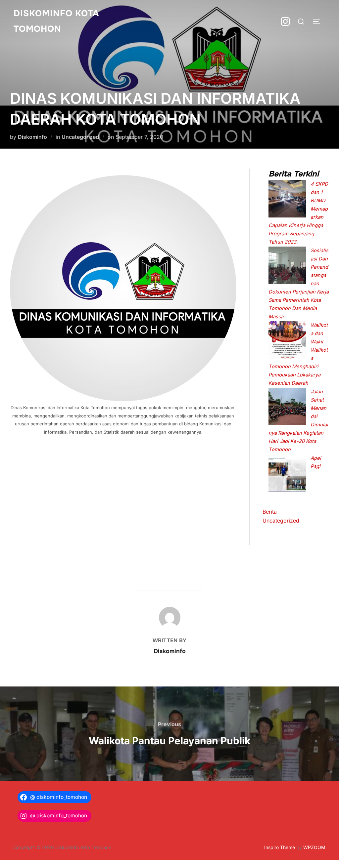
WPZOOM (314, 847)
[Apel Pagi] (287, 474)
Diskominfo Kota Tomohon (56, 21)
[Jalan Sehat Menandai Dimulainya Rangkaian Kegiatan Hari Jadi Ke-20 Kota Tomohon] (287, 408)
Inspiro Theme (279, 847)
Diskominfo (32, 137)
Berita (270, 511)
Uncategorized (80, 137)
